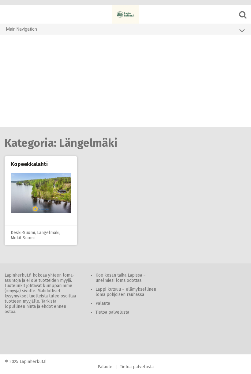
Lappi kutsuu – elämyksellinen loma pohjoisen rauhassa (126, 292)
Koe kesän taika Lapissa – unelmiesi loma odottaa (121, 278)
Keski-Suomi (23, 232)
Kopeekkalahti (29, 164)
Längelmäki (48, 232)
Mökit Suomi (23, 237)
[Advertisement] (125, 81)
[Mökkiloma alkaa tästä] (125, 14)
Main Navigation (21, 29)
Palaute (103, 303)
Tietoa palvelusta (112, 312)
